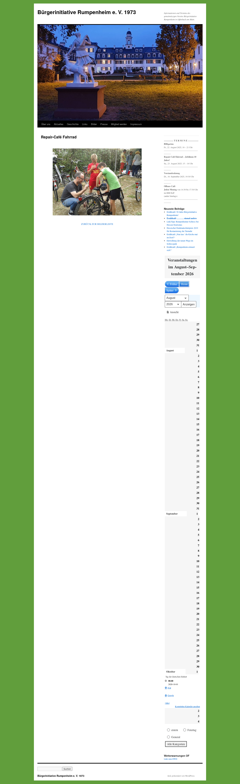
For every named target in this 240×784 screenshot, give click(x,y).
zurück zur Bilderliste (97, 224)
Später (169, 290)
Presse (104, 124)
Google (171, 695)
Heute (184, 284)
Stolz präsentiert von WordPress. (181, 775)
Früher (173, 284)
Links (84, 124)
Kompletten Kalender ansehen (187, 706)
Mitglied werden (119, 124)
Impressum (136, 124)
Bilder (94, 124)
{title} (167, 703)
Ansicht (172, 312)
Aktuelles (58, 124)
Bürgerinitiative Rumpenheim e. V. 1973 (86, 12)
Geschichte (73, 124)
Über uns (45, 124)
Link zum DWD (170, 758)
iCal (169, 687)
